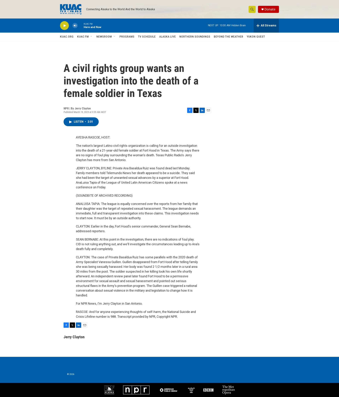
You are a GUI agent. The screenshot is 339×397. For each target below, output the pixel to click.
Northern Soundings (194, 36)
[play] (64, 26)
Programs (127, 36)
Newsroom (104, 36)
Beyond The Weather (228, 36)
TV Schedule (147, 36)
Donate (269, 9)
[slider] (80, 25)
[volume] (75, 26)
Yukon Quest (256, 36)
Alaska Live (167, 36)
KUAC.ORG (67, 36)
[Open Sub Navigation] (91, 36)
